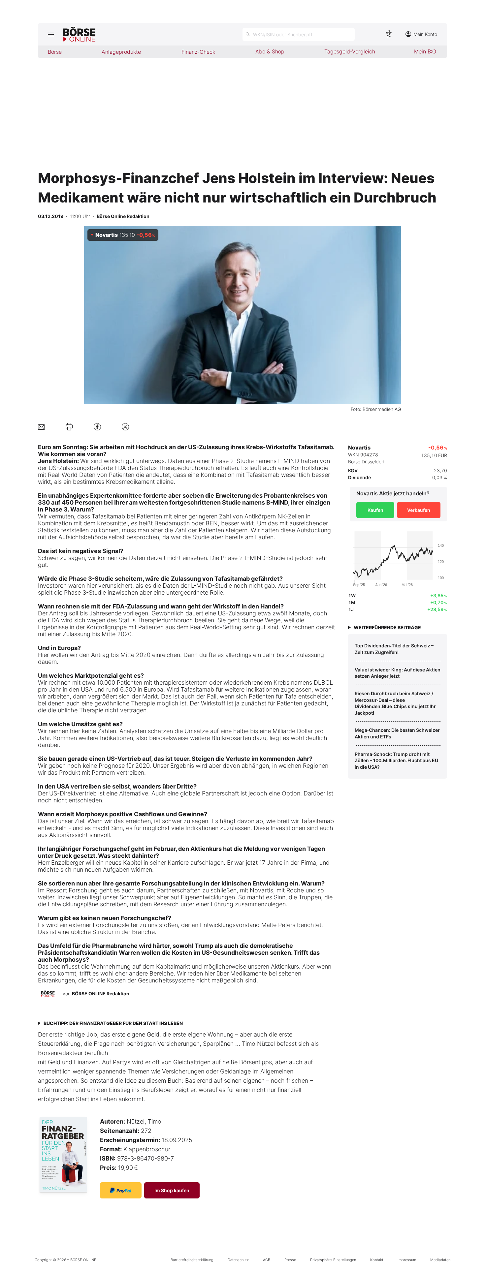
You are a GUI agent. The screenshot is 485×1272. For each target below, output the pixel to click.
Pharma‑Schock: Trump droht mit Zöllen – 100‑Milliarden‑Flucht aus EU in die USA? (396, 760)
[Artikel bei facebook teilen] (97, 426)
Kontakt (376, 1259)
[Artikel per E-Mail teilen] (41, 426)
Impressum (407, 1259)
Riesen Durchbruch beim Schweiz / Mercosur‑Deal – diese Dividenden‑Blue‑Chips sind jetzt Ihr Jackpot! (395, 703)
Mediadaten (440, 1259)
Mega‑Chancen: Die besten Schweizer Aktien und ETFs (397, 733)
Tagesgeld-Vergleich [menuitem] (349, 51)
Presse (290, 1259)
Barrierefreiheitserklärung (192, 1259)
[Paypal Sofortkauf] (121, 1190)
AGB (266, 1259)
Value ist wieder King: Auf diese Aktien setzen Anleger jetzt (397, 673)
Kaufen (375, 510)
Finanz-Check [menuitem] (198, 51)
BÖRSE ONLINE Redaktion (100, 993)
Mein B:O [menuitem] (425, 51)
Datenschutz (238, 1259)
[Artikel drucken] (69, 427)
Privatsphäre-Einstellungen (333, 1259)
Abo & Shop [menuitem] (269, 51)
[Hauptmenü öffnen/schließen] (50, 34)
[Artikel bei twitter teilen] (125, 426)
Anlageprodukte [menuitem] (121, 51)
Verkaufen (418, 510)
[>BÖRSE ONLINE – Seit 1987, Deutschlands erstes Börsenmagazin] (79, 34)
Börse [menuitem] (55, 51)
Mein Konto (425, 34)
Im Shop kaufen (171, 1190)
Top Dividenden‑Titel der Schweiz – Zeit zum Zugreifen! (394, 649)
